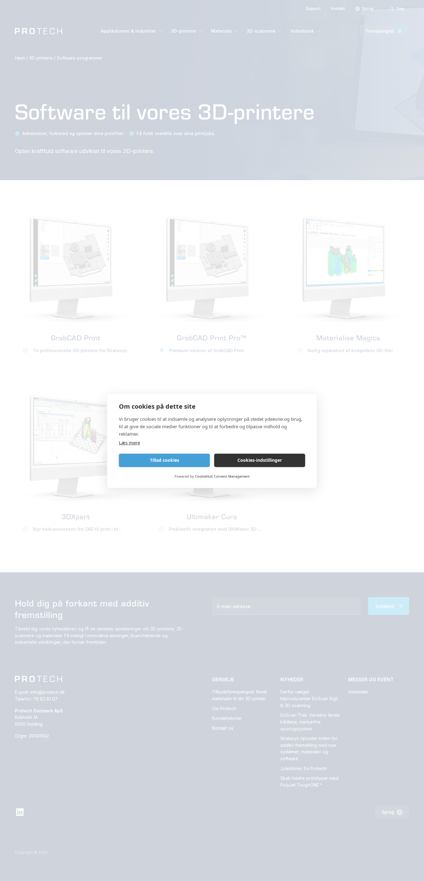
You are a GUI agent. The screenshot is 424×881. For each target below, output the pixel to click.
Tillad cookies (164, 460)
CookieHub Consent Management (222, 476)
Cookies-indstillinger (259, 460)
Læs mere (129, 442)
